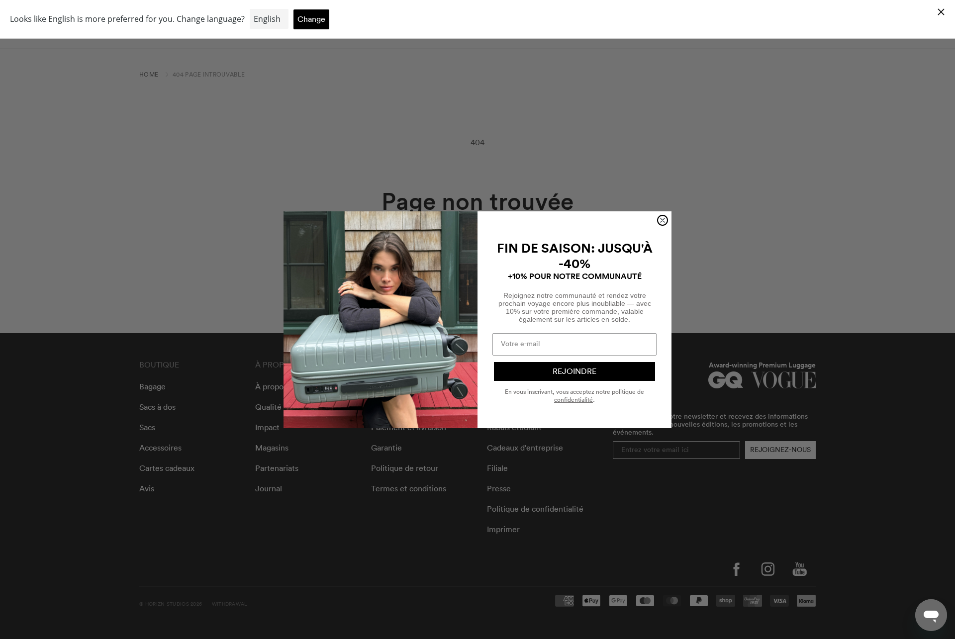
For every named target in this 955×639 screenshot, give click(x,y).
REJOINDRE (574, 371)
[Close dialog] (663, 220)
